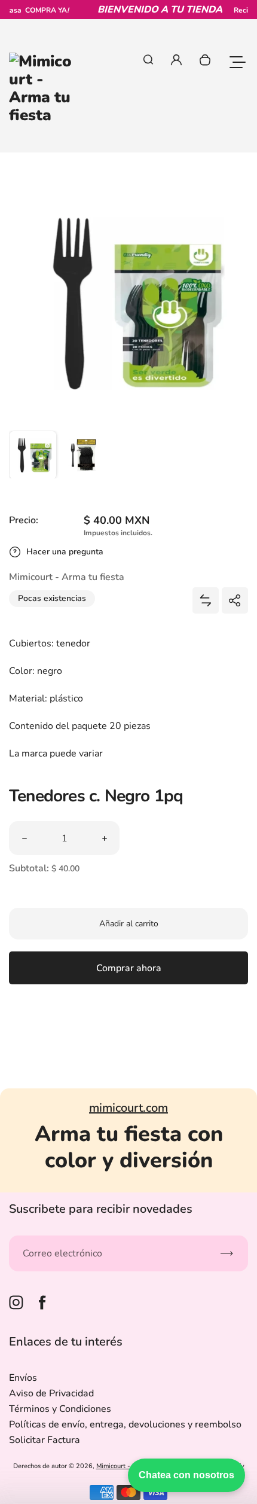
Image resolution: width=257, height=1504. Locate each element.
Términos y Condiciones (60, 1408)
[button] (33, 454)
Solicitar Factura (44, 1440)
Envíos (23, 1377)
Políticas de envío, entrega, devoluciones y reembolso (125, 1424)
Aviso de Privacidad (51, 1393)
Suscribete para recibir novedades (100, 1209)
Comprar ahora (128, 968)
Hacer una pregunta (64, 551)
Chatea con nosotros (186, 1475)
